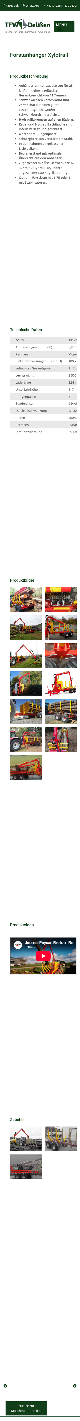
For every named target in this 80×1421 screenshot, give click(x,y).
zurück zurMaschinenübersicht (26, 1408)
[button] (64, 26)
